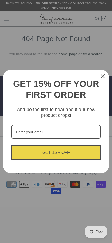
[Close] (102, 76)
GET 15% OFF (56, 152)
